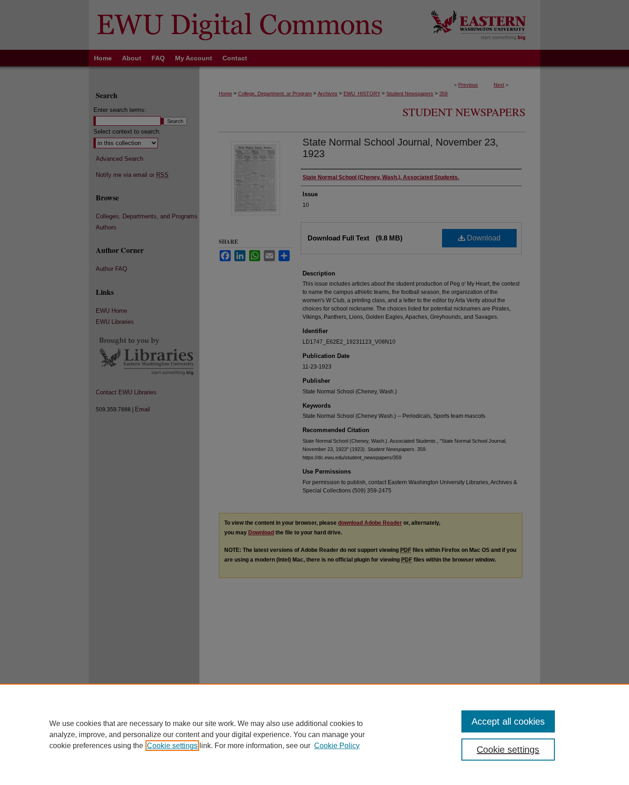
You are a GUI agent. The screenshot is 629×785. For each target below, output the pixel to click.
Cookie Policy (337, 746)
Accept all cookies (508, 721)
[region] (314, 734)
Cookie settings (172, 746)
